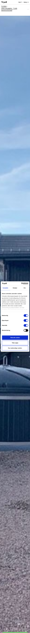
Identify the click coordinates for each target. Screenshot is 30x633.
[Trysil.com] (4, 2)
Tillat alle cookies (15, 337)
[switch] (26, 320)
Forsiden (4, 6)
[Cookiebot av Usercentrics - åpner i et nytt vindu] (21, 284)
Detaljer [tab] (15, 288)
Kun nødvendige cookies (15, 348)
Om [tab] (25, 288)
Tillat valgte (15, 343)
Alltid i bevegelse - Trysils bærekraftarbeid (9, 9)
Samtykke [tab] (5, 288)
